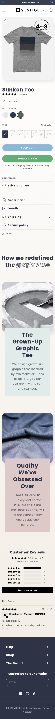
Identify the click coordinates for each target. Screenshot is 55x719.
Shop (10, 655)
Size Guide (46, 125)
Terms (46, 708)
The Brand (14, 663)
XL (34, 134)
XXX (49, 134)
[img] (9, 609)
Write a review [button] (27, 590)
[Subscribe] (45, 682)
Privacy (28, 712)
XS (5, 134)
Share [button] (9, 233)
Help (9, 647)
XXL (41, 134)
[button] (3, 10)
